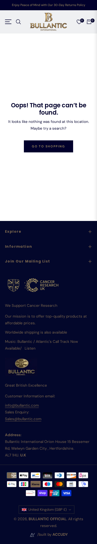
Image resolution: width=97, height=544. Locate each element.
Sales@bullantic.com (23, 418)
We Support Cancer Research (31, 305)
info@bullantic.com (22, 405)
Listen (30, 348)
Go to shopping (48, 146)
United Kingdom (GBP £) (47, 509)
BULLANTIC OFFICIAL (47, 518)
